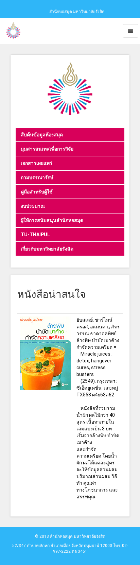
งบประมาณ (33, 206)
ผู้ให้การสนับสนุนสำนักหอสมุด (52, 220)
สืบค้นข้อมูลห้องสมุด (42, 134)
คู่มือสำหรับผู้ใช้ (37, 191)
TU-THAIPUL (35, 234)
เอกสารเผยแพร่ (36, 163)
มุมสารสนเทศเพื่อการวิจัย (47, 149)
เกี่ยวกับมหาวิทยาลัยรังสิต (47, 249)
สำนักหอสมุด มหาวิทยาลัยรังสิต (77, 11)
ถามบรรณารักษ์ (37, 177)
